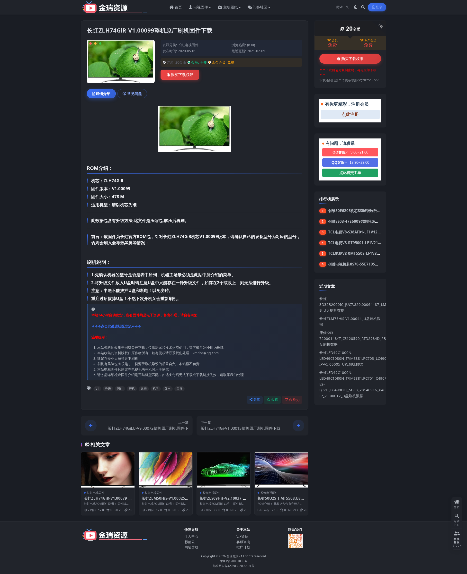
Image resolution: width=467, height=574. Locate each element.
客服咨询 (243, 542)
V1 (97, 388)
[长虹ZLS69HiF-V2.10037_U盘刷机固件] (223, 470)
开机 (132, 388)
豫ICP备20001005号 (233, 561)
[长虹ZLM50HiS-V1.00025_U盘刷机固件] (165, 470)
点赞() (294, 400)
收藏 (274, 400)
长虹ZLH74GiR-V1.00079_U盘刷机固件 (107, 500)
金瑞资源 (232, 556)
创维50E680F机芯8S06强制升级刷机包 (360, 210)
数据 (144, 388)
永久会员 (370, 40)
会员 (335, 40)
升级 (108, 388)
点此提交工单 (350, 173)
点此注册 (350, 114)
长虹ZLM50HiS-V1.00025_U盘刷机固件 (165, 500)
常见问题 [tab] (134, 93)
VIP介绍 (242, 536)
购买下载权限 (182, 75)
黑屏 (179, 388)
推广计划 (243, 547)
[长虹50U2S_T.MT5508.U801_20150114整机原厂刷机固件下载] (281, 470)
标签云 (190, 542)
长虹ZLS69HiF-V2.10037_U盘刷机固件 (223, 500)
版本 (168, 388)
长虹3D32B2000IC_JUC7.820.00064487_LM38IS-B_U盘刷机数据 (357, 304)
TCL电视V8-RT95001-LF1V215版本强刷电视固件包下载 (374, 242)
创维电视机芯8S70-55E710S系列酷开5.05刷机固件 (370, 264)
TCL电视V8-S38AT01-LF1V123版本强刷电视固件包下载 (374, 232)
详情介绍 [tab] (103, 93)
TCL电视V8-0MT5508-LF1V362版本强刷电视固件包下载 (374, 253)
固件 (120, 388)
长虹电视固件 (188, 45)
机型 (156, 388)
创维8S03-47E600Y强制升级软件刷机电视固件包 (368, 221)
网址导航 (191, 547)
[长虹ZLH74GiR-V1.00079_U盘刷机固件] (108, 470)
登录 (379, 7)
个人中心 (191, 536)
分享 (256, 400)
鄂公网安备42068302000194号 (233, 566)
